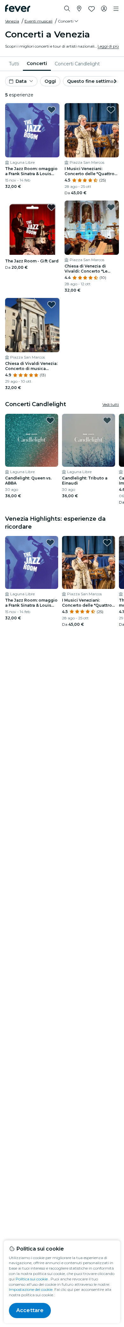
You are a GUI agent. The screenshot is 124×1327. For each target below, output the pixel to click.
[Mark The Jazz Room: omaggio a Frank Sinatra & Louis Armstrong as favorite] (51, 110)
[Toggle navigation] (116, 9)
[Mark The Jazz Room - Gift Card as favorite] (51, 207)
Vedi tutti (110, 404)
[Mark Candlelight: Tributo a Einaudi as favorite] (107, 420)
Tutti (14, 64)
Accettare (30, 1310)
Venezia (12, 21)
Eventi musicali (38, 21)
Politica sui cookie (32, 1279)
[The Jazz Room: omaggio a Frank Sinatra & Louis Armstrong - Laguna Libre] (32, 130)
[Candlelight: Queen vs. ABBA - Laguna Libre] (31, 440)
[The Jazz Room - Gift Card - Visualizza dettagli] (32, 228)
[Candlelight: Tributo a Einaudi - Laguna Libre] (88, 440)
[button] (68, 21)
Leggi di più (108, 46)
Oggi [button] (50, 81)
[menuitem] (14, 64)
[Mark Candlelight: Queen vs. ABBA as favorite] (50, 420)
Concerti (37, 63)
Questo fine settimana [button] (93, 81)
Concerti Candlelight (77, 64)
